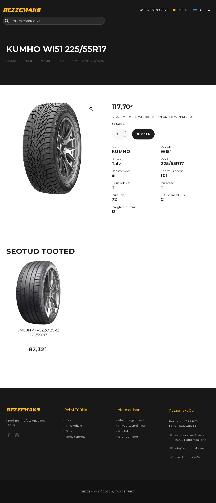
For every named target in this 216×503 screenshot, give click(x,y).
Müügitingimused (131, 420)
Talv (61, 60)
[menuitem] (197, 9)
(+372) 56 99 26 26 (187, 456)
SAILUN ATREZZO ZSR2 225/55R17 (38, 332)
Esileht (11, 60)
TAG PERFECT (125, 491)
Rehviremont (75, 436)
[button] (91, 109)
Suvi (69, 431)
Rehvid (45, 60)
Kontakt (124, 431)
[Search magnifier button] (6, 20)
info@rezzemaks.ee (189, 448)
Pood (28, 60)
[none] (197, 9)
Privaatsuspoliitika (131, 425)
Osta (145, 134)
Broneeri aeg (128, 436)
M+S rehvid (74, 425)
